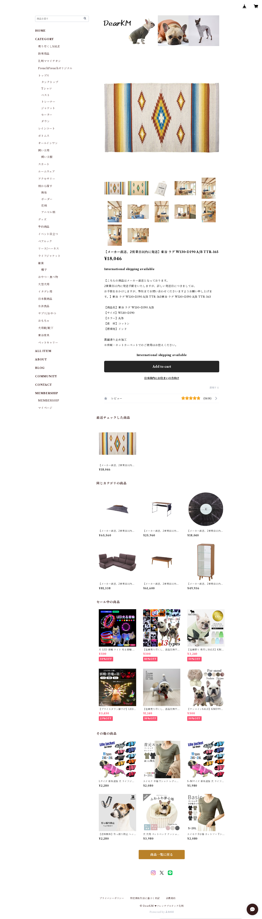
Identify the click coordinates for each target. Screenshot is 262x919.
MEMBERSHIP (48, 400)
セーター (46, 114)
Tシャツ (46, 88)
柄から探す (45, 186)
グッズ (42, 219)
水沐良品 (43, 306)
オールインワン (48, 143)
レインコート (46, 128)
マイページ (45, 408)
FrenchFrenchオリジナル (55, 68)
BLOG (40, 368)
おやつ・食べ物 (48, 277)
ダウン (45, 121)
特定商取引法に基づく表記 (145, 898)
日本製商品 (45, 299)
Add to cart (161, 366)
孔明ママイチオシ (49, 61)
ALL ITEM (43, 351)
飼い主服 (47, 157)
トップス (43, 75)
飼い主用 (43, 150)
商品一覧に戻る (161, 854)
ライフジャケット (49, 256)
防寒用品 (43, 53)
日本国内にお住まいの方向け (161, 378)
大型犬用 (43, 284)
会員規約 (171, 898)
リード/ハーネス (48, 248)
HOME (40, 30)
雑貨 (41, 263)
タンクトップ (49, 82)
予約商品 (43, 226)
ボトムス (43, 136)
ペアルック (45, 241)
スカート (43, 164)
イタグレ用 (45, 291)
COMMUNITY (46, 376)
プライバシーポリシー (112, 898)
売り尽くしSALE (49, 46)
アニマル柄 (48, 212)
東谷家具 (43, 335)
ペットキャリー (48, 342)
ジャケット (48, 108)
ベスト (45, 95)
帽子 (44, 269)
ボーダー (47, 199)
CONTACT (43, 385)
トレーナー (48, 101)
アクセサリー (46, 179)
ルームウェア (46, 171)
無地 (44, 192)
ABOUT (41, 359)
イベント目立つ (48, 234)
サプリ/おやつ (47, 313)
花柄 (44, 205)
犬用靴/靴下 (46, 328)
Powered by (158, 912)
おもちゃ (43, 320)
